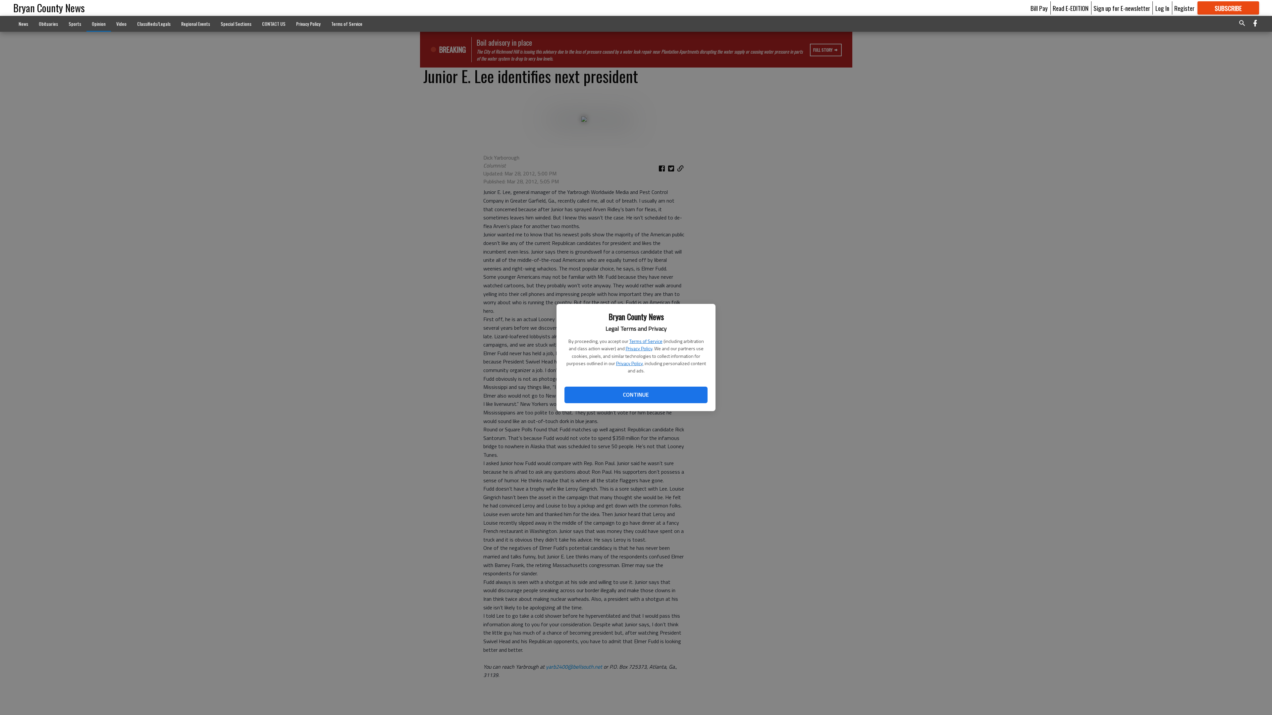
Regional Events (195, 23)
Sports (75, 23)
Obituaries (48, 23)
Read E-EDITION (1070, 8)
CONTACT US (274, 23)
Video (121, 23)
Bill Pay (1039, 8)
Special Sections (236, 23)
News (23, 23)
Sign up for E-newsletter (1121, 8)
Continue (636, 395)
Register (1184, 8)
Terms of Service (645, 341)
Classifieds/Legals (154, 23)
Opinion (99, 23)
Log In (1162, 8)
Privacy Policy (639, 348)
